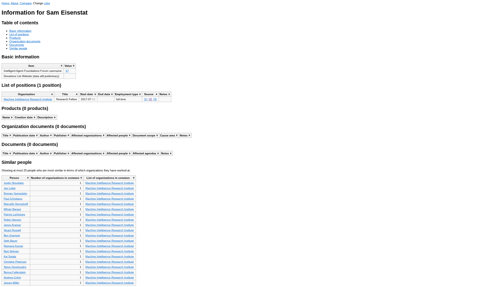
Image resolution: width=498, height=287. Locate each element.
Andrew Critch (12, 277)
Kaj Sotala (10, 256)
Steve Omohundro (15, 267)
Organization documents (24, 41)
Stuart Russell (12, 230)
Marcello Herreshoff (16, 203)
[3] (155, 99)
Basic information (20, 30)
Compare (26, 3)
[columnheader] (33, 65)
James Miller (11, 282)
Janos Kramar (12, 224)
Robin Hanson (12, 219)
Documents (16, 45)
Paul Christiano (13, 198)
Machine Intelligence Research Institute (28, 99)
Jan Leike (10, 188)
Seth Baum (10, 240)
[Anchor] (41, 22)
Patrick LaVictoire (14, 214)
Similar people (18, 48)
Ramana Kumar (13, 246)
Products (15, 37)
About (14, 3)
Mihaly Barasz (12, 209)
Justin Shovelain (14, 182)
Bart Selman (11, 251)
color (47, 3)
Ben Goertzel (12, 235)
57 (67, 70)
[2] (150, 99)
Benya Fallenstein (15, 272)
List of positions (19, 34)
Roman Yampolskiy (15, 193)
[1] (145, 99)
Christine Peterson (15, 261)
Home (5, 3)
